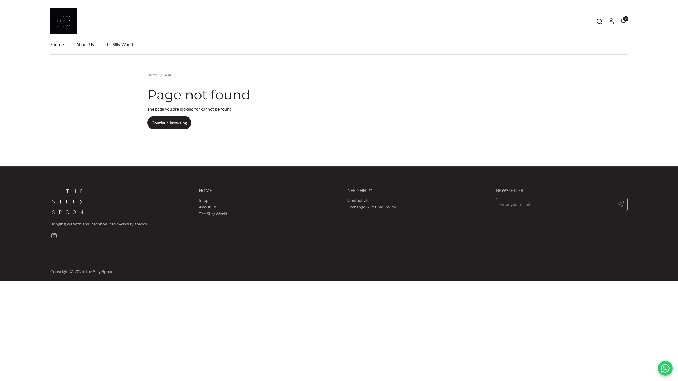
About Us (208, 206)
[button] (599, 21)
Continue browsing (169, 122)
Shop (203, 200)
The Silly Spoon (99, 271)
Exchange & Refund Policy (371, 206)
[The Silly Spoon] (63, 21)
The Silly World (213, 213)
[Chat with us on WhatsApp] (665, 368)
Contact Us (358, 200)
